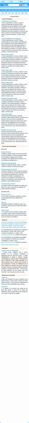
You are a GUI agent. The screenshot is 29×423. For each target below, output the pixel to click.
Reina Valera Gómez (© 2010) (9, 244)
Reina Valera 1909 (6, 70)
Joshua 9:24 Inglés (6, 227)
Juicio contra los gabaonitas (10, 250)
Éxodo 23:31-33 (6, 152)
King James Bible (6, 114)
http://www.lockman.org (7, 234)
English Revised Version (8, 130)
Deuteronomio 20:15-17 (8, 183)
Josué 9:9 (4, 286)
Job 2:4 (3, 202)
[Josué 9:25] (27, 192)
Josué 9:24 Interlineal (7, 222)
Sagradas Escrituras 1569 (9, 98)
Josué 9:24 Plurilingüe (21, 222)
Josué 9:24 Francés (20, 224)
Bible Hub (23, 227)
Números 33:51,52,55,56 (8, 163)
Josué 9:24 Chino (18, 225)
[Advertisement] (14, 306)
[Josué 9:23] (2, 192)
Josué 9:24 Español (7, 224)
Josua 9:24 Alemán (6, 225)
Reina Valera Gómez (7, 54)
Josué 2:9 (4, 277)
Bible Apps (16, 227)
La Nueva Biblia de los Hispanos (11, 38)
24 (23, 255)
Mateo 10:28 (5, 210)
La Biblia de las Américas (9, 21)
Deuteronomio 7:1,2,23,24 (9, 169)
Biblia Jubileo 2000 (7, 82)
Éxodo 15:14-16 (6, 194)
